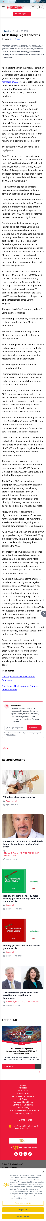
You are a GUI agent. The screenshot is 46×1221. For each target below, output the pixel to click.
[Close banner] (43, 3)
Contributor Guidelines (23, 1104)
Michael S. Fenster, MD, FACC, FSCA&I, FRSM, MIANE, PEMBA (21, 854)
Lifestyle (6, 748)
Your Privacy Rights (23, 1113)
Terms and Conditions (23, 1102)
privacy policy (11, 735)
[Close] (43, 1171)
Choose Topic (20, 14)
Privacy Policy (23, 1107)
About (23, 1085)
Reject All (23, 1210)
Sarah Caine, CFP (32, 1002)
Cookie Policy (21, 1198)
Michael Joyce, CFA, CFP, (15, 1002)
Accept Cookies (23, 1216)
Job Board (23, 1099)
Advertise (23, 1087)
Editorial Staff (23, 1093)
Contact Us (23, 1090)
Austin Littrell (11, 801)
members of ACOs (10, 81)
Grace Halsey (11, 905)
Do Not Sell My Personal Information (23, 1110)
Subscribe (33, 728)
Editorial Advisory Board (23, 1096)
